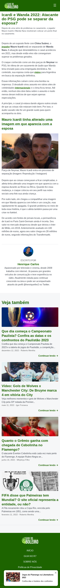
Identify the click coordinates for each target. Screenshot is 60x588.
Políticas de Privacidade (30, 567)
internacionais (22, 88)
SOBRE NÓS (30, 562)
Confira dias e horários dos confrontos (37, 581)
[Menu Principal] (55, 5)
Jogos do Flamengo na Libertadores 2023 (37, 576)
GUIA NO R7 (30, 556)
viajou (37, 72)
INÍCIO (30, 550)
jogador (6, 47)
